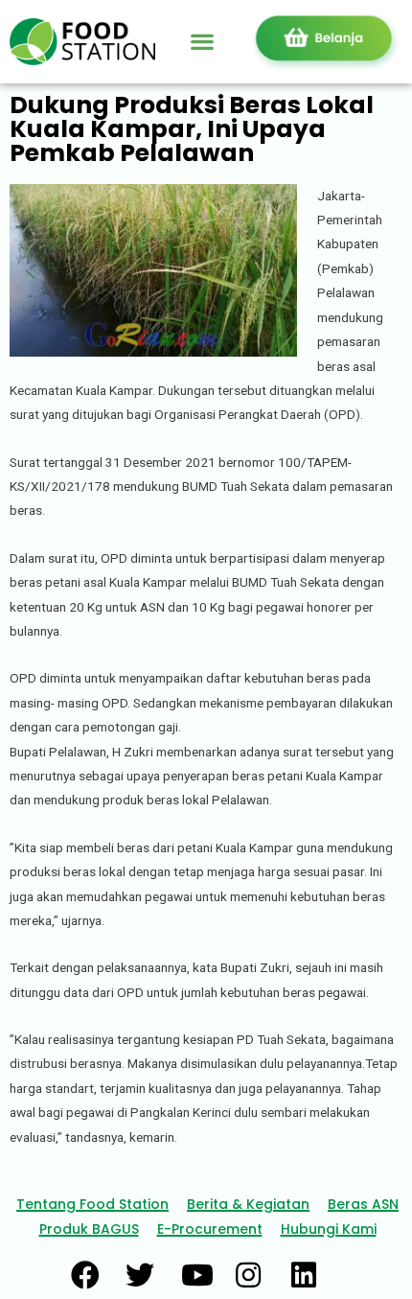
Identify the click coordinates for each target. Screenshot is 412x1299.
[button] (201, 41)
